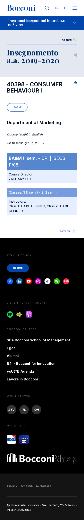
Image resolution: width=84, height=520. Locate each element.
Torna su (65, 231)
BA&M (17, 107)
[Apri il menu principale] (74, 8)
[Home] (21, 8)
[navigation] (42, 23)
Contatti (67, 39)
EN (56, 7)
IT (65, 7)
